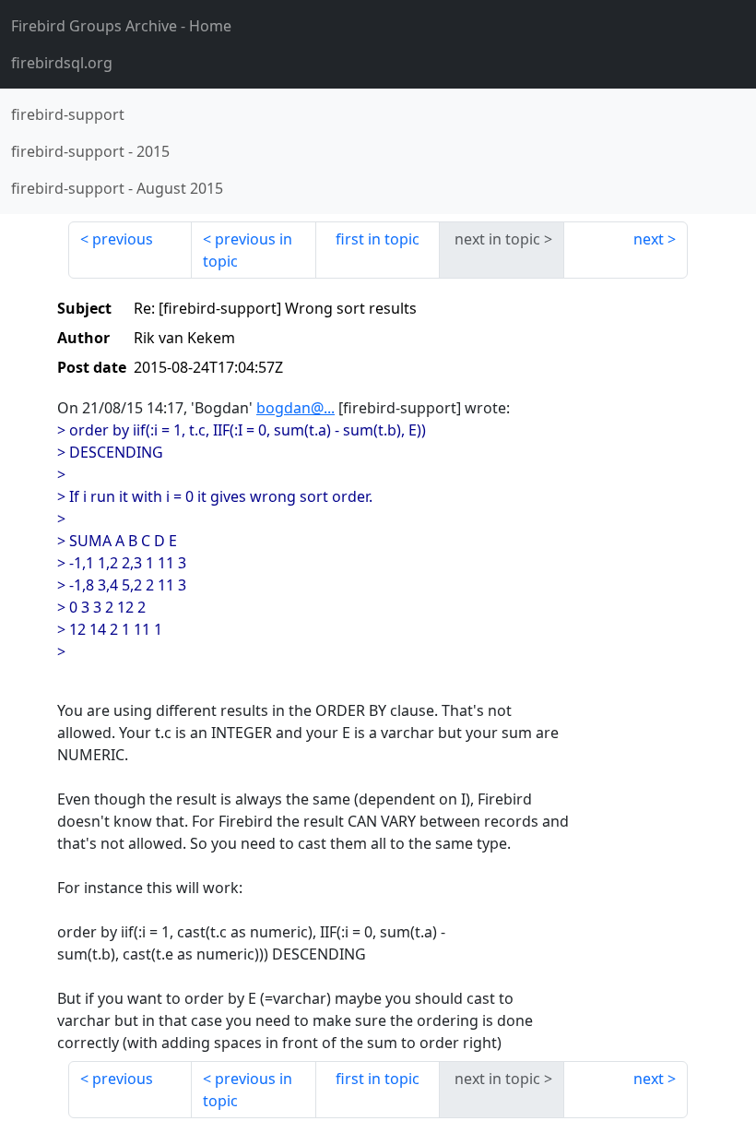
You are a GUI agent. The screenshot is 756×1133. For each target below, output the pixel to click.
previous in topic (247, 250)
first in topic (377, 239)
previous (122, 239)
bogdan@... (295, 408)
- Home (121, 26)
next (648, 239)
